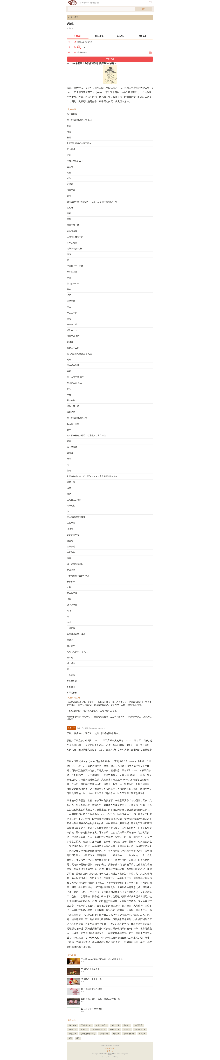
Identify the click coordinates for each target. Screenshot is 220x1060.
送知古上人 (72, 330)
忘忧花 (70, 184)
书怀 (69, 295)
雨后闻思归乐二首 (75, 161)
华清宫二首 (72, 324)
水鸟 (69, 488)
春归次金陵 (72, 231)
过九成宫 (71, 663)
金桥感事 (71, 523)
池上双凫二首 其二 (75, 377)
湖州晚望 (71, 506)
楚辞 (70, 1038)
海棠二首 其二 (73, 336)
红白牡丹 (71, 149)
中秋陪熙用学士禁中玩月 (78, 576)
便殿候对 (71, 546)
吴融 (69, 88)
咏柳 (69, 395)
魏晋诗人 (127, 1029)
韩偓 (131, 841)
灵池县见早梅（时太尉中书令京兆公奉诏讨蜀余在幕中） (92, 202)
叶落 (69, 178)
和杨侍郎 (71, 687)
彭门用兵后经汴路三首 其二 (79, 120)
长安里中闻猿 (73, 424)
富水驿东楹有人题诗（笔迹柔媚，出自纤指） (87, 435)
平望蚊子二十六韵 (75, 266)
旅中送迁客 (72, 114)
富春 (69, 172)
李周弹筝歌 (72, 272)
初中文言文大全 (129, 1034)
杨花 (69, 137)
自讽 (69, 622)
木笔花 (70, 640)
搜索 (143, 9)
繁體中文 (110, 1051)
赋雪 (69, 278)
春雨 (69, 196)
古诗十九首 (72, 1029)
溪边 (69, 319)
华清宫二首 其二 (74, 383)
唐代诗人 (75, 17)
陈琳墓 (70, 342)
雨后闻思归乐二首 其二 (77, 652)
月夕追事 (71, 646)
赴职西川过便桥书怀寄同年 (79, 143)
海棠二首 (71, 190)
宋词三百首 (115, 1025)
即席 (69, 441)
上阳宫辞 (71, 675)
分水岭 (70, 657)
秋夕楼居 (71, 581)
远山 (69, 669)
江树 (69, 587)
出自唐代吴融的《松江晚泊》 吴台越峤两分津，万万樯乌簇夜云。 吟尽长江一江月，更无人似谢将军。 (109, 718)
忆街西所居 (72, 681)
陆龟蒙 (116, 841)
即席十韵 (71, 482)
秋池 (69, 389)
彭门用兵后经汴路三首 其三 (79, 354)
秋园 (69, 126)
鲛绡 (69, 494)
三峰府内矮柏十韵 (75, 237)
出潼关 (70, 529)
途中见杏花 (72, 447)
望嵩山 (70, 470)
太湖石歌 (71, 628)
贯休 (99, 841)
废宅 (69, 254)
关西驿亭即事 (73, 283)
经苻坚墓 (71, 570)
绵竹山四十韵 (73, 406)
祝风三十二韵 (73, 348)
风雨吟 (70, 453)
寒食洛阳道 (72, 593)
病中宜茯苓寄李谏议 (76, 517)
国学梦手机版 (110, 1048)
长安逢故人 (72, 400)
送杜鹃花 (71, 412)
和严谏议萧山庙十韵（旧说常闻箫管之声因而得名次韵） (92, 476)
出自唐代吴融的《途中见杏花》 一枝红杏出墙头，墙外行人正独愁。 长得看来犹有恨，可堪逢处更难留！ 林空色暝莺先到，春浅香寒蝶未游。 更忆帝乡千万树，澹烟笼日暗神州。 (109, 703)
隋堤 (69, 132)
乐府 (77, 1038)
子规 (69, 213)
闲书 (69, 611)
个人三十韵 (72, 313)
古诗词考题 (138, 1025)
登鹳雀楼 (71, 301)
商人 (69, 307)
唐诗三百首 (72, 1025)
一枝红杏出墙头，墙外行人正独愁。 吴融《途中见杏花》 (92, 711)
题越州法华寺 (73, 535)
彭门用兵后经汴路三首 (77, 418)
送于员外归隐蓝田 (75, 564)
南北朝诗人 (72, 1034)
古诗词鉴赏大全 (86, 1025)
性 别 (72, 47)
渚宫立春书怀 (73, 225)
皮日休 (107, 841)
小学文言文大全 (140, 1029)
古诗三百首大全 (101, 1025)
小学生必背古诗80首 (88, 1034)
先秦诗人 (127, 1025)
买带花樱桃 (72, 693)
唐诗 (106, 901)
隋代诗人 (116, 1034)
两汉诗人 (84, 1029)
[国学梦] (73, 3)
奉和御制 (71, 552)
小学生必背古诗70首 (99, 1029)
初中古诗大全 (104, 1034)
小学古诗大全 (114, 1029)
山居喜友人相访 (74, 500)
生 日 (72, 52)
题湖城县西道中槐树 (76, 634)
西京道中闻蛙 (73, 365)
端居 (69, 359)
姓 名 (72, 42)
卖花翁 (70, 167)
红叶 (69, 155)
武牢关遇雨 (72, 243)
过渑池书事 (72, 605)
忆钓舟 (70, 208)
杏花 (69, 371)
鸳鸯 (69, 459)
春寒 (69, 430)
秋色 (69, 289)
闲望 (69, 219)
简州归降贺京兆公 (75, 248)
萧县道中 (71, 541)
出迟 (69, 599)
